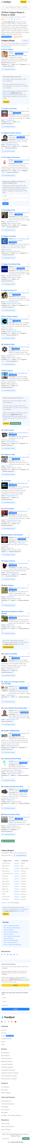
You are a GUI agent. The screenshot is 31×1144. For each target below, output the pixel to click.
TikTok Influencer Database (9, 1078)
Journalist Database (7, 1064)
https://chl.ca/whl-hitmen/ (21, 563)
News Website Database (8, 1070)
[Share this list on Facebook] (6, 19)
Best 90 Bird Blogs (8, 938)
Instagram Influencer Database (10, 1073)
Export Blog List (15, 423)
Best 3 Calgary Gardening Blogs (12, 936)
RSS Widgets (5, 1107)
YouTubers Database (7, 1067)
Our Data (3, 1033)
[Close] (30, 1131)
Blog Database (5, 1055)
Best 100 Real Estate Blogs (10, 942)
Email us (6, 102)
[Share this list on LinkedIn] (12, 19)
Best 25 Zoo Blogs (8, 934)
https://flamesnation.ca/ (20, 511)
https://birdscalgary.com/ (21, 588)
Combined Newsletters (7, 1104)
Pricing (23, 2)
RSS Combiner (5, 1109)
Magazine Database (6, 1061)
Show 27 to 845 (9, 841)
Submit (5, 203)
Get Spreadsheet (8, 647)
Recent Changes (5, 1129)
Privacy (3, 1041)
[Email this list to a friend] (17, 19)
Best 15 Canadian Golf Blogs (11, 932)
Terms (3, 1044)
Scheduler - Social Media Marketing (11, 1115)
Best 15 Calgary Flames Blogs (11, 925)
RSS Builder (4, 1112)
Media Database (5, 1092)
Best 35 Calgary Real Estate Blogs (12, 944)
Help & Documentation (7, 1126)
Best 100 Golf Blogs (9, 929)
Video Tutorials (5, 1123)
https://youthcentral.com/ (21, 432)
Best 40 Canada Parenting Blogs (12, 927)
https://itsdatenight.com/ (21, 483)
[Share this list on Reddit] (14, 19)
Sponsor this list (17, 36)
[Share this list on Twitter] (9, 19)
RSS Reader (4, 1090)
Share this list (5, 951)
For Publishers (5, 1087)
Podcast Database (6, 1058)
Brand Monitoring (6, 1101)
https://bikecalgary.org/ (20, 373)
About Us (4, 1030)
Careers (7, 1035)
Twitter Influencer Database (9, 1076)
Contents (23, 17)
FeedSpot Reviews (6, 1038)
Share (2, 19)
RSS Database (5, 1052)
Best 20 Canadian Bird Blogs (11, 940)
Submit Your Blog (6, 36)
